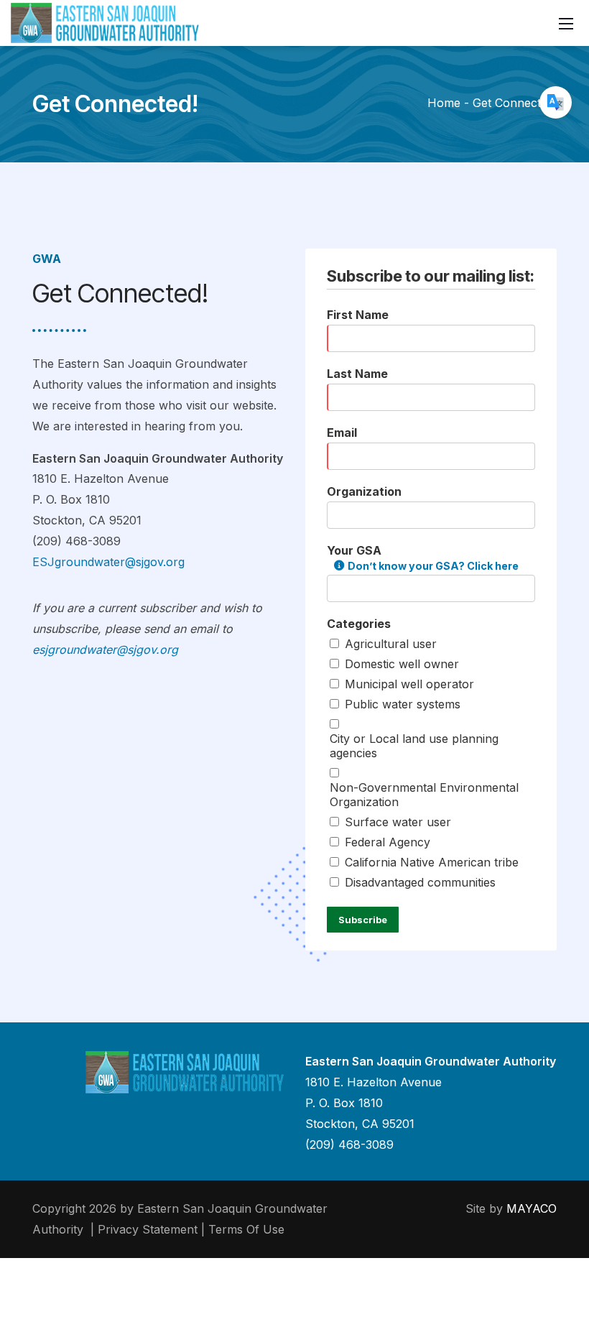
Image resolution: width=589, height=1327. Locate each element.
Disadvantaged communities (420, 882)
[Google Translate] (555, 102)
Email (342, 432)
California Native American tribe (432, 862)
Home (443, 103)
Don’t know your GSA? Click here (433, 566)
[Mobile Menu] (566, 23)
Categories (359, 623)
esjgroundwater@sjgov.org (105, 649)
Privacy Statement (148, 1229)
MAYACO (531, 1208)
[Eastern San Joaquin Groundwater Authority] (105, 21)
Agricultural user (391, 644)
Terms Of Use (246, 1229)
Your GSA (423, 557)
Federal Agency (387, 842)
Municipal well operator (409, 684)
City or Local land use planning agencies (414, 745)
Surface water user (398, 822)
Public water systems (402, 704)
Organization (364, 491)
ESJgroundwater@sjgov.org (108, 562)
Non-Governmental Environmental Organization (424, 794)
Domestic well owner (402, 664)
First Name (358, 315)
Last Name (357, 373)
